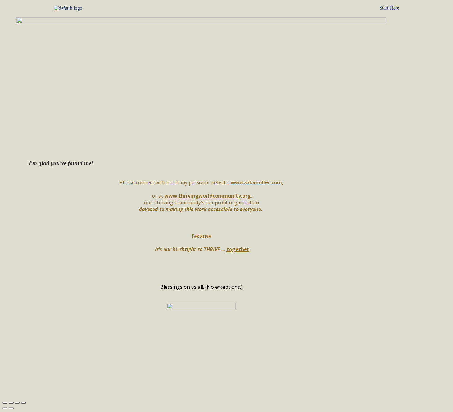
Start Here (389, 8)
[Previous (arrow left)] (4, 408)
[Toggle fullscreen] (17, 403)
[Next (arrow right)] (11, 408)
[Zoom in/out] (23, 403)
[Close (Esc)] (4, 403)
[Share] (11, 403)
